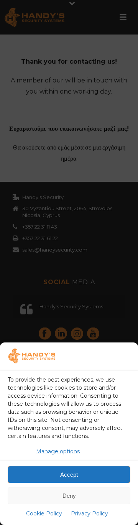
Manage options (58, 451)
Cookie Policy (44, 513)
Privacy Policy (89, 513)
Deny (69, 495)
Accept (69, 474)
